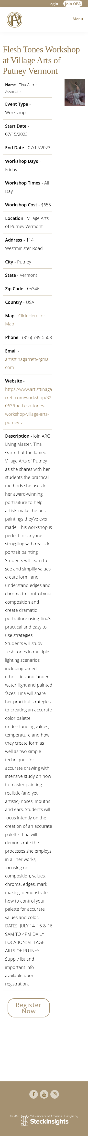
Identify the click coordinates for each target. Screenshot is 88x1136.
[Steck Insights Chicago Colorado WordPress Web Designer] (44, 1121)
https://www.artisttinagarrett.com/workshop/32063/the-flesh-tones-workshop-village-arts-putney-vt (28, 405)
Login (53, 3)
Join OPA (73, 3)
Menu (78, 19)
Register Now (29, 1007)
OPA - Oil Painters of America (13, 19)
